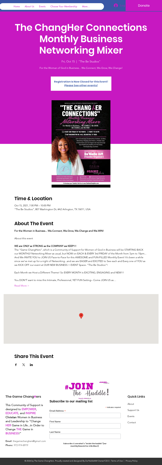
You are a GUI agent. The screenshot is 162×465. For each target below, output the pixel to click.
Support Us (133, 410)
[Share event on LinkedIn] (31, 364)
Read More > (21, 285)
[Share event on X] (23, 364)
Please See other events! (81, 85)
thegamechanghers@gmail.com (29, 441)
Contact (132, 422)
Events (131, 416)
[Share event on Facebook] (15, 364)
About (131, 403)
